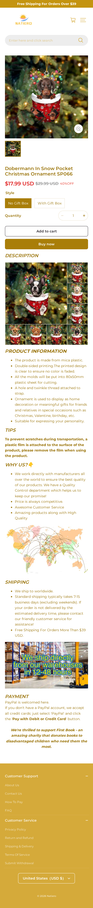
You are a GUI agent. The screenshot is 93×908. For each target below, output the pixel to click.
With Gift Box (50, 203)
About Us (12, 785)
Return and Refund (19, 838)
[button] (83, 20)
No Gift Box (18, 203)
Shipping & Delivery (19, 846)
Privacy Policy (15, 829)
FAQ (8, 810)
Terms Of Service (17, 855)
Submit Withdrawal (19, 863)
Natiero (51, 896)
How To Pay (14, 802)
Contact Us (13, 793)
